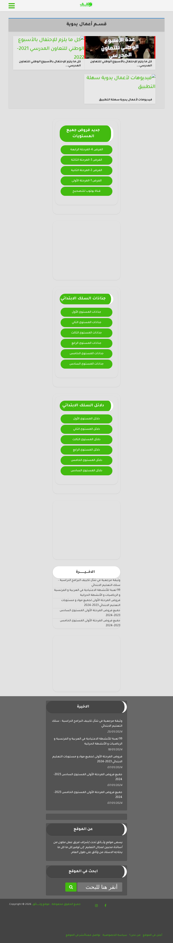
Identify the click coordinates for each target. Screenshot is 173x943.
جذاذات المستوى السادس (86, 364)
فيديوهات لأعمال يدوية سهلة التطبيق (125, 100)
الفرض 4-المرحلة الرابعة (86, 149)
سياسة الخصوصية (114, 935)
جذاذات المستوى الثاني (86, 322)
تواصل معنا (92, 935)
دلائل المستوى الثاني (86, 429)
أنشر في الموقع (75, 935)
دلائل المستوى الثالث (86, 439)
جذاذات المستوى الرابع (86, 343)
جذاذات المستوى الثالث (86, 333)
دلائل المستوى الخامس (86, 460)
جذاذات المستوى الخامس (87, 353)
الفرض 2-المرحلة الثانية (86, 170)
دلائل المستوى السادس (86, 470)
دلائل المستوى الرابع (86, 450)
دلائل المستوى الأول (86, 419)
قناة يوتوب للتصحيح (86, 191)
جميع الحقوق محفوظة (66, 904)
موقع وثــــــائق (41, 904)
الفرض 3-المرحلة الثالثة (86, 160)
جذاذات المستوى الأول (86, 312)
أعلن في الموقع (152, 935)
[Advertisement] (86, 250)
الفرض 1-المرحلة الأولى (87, 181)
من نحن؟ (135, 935)
